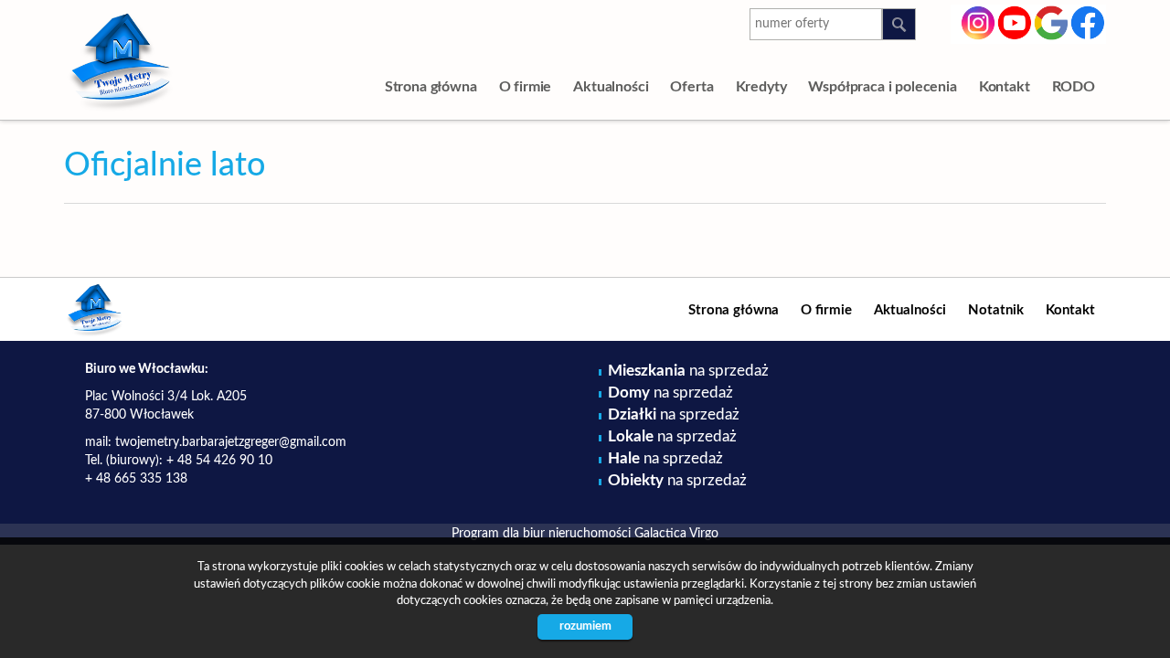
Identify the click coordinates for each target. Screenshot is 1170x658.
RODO (1073, 87)
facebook (1088, 21)
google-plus (1052, 25)
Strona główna (431, 87)
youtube (1015, 21)
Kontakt (1004, 87)
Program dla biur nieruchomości (543, 533)
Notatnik (996, 310)
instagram (978, 21)
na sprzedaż (688, 370)
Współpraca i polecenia (882, 87)
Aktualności (610, 87)
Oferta (691, 87)
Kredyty (761, 87)
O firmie (525, 87)
